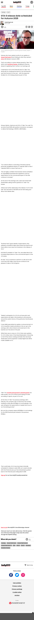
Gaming (19, 6)
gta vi (22, 545)
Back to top (30, 565)
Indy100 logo (17, 2)
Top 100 (3, 6)
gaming (3, 543)
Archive (17, 595)
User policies (17, 583)
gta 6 (8, 12)
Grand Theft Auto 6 (6, 57)
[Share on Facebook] (26, 27)
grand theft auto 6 (22, 543)
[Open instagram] (23, 575)
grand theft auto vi (6, 545)
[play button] (17, 39)
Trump (27, 6)
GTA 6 (2, 59)
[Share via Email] (32, 27)
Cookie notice (17, 592)
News (11, 6)
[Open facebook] (11, 575)
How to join (4, 527)
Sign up (3, 475)
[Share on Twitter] (29, 27)
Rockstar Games (12, 64)
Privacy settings (17, 589)
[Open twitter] (17, 575)
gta (14, 545)
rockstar (28, 545)
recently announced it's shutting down (18, 392)
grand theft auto (11, 543)
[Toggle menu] (2, 2)
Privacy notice (17, 586)
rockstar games (5, 548)
